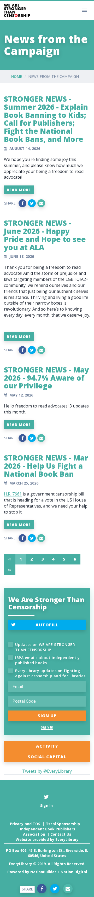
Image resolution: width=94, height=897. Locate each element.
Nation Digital (74, 871)
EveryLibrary (67, 839)
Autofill (47, 625)
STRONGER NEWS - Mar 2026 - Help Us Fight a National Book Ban (46, 466)
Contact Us (60, 834)
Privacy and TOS (25, 823)
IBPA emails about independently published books (47, 660)
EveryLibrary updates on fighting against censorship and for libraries (50, 673)
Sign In (47, 727)
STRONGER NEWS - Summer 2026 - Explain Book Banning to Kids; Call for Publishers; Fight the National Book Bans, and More (46, 119)
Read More (19, 189)
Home (16, 76)
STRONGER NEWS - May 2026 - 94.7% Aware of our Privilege (46, 378)
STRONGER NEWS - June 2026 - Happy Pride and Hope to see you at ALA (45, 235)
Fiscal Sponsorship (62, 823)
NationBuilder (43, 871)
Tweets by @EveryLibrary (47, 771)
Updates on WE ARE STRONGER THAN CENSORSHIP (45, 647)
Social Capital (47, 757)
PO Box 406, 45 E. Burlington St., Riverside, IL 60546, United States (47, 853)
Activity (47, 746)
